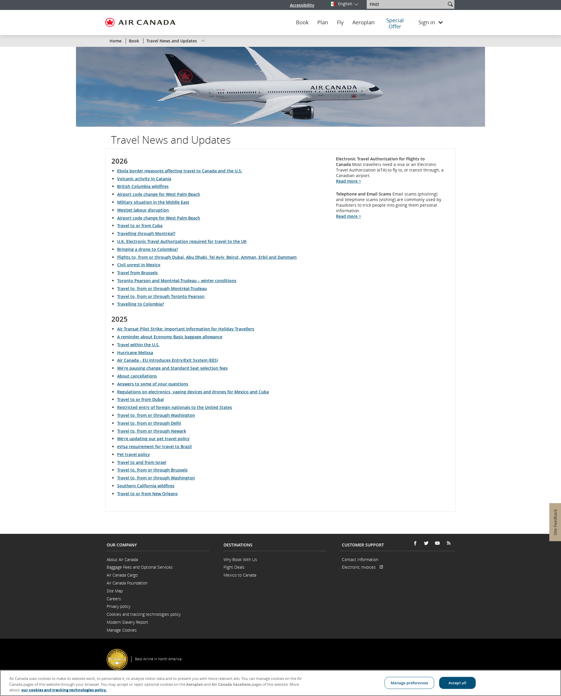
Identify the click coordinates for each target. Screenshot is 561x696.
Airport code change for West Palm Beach (158, 194)
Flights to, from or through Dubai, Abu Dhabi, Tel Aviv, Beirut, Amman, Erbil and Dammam (207, 257)
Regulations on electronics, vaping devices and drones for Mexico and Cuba (193, 392)
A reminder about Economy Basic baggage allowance (169, 337)
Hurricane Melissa (135, 352)
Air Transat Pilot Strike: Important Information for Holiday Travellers (185, 329)
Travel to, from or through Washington (156, 415)
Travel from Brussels (137, 272)
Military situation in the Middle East (153, 202)
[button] (450, 4)
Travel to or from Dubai (140, 399)
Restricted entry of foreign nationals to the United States (174, 407)
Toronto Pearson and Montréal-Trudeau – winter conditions (176, 280)
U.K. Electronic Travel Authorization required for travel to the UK (182, 241)
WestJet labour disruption (143, 210)
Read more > (348, 181)
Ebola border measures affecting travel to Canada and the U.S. (179, 171)
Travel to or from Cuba (139, 225)
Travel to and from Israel (141, 462)
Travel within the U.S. (138, 344)
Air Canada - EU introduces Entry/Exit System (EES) (167, 360)
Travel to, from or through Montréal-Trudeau (162, 288)
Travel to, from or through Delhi (149, 423)
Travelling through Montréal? (146, 233)
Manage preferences (409, 682)
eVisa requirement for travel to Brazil (154, 446)
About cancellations (137, 376)
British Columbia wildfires (143, 186)
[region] (280, 683)
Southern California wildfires (145, 485)
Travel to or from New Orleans (147, 493)
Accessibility (302, 5)
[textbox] (407, 4)
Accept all (457, 682)
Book (302, 22)
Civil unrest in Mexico (138, 265)
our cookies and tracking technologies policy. (64, 689)
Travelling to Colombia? (140, 304)
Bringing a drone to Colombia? (147, 249)
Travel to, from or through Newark (151, 431)
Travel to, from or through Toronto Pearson (161, 296)
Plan (322, 22)
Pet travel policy (133, 454)
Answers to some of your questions (152, 384)
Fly (340, 22)
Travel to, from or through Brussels (152, 470)
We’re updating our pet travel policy (153, 438)
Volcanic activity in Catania (144, 178)
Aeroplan (363, 22)
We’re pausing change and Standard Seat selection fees (172, 368)
